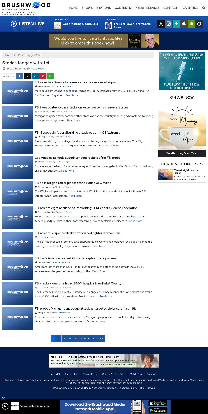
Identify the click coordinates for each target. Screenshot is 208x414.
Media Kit (55, 374)
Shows (87, 8)
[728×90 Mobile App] (115, 407)
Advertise (190, 8)
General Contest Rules (113, 374)
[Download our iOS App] (184, 24)
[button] (203, 8)
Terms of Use (71, 374)
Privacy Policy (90, 374)
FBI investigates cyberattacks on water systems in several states (81, 107)
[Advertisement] (104, 41)
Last (96, 338)
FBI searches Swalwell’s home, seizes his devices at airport (76, 82)
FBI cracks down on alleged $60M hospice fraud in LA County (78, 283)
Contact (170, 8)
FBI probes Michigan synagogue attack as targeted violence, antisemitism (87, 309)
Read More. (72, 95)
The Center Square (63, 86)
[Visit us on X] (161, 24)
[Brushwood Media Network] (28, 8)
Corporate (151, 374)
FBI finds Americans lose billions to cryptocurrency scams (76, 258)
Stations (104, 8)
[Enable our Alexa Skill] (199, 24)
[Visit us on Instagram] (168, 24)
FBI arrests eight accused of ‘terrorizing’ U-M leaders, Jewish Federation (86, 208)
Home (73, 8)
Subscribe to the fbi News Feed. (25, 68)
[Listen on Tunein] (176, 24)
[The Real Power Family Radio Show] (112, 25)
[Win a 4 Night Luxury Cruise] (165, 174)
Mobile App (136, 374)
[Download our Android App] (191, 24)
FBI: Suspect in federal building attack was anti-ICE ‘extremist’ (78, 133)
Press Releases (147, 8)
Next (84, 338)
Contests (123, 8)
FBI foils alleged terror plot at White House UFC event (73, 183)
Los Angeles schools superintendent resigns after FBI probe (78, 158)
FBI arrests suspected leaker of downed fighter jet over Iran (77, 233)
